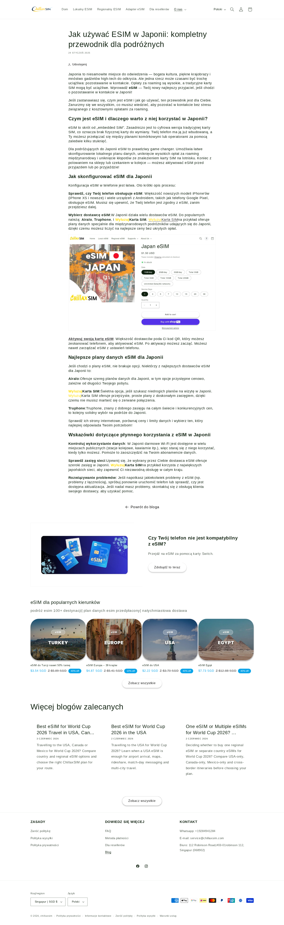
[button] (180, 9)
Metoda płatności (116, 838)
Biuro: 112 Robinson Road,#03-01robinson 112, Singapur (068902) (212, 848)
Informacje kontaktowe (98, 916)
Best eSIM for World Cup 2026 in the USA (138, 729)
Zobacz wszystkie (142, 683)
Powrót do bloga (145, 507)
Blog (108, 852)
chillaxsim (46, 916)
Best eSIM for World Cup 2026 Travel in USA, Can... (65, 729)
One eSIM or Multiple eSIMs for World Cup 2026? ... (216, 729)
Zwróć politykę (41, 831)
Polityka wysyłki (42, 838)
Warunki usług (168, 916)
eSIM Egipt (205, 665)
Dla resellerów (115, 845)
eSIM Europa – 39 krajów (101, 665)
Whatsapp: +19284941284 (197, 831)
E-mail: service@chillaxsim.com (202, 838)
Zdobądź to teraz (167, 567)
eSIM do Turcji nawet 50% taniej (51, 665)
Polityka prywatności (45, 845)
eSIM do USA (150, 665)
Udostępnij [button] (79, 64)
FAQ (108, 831)
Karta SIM (163, 220)
